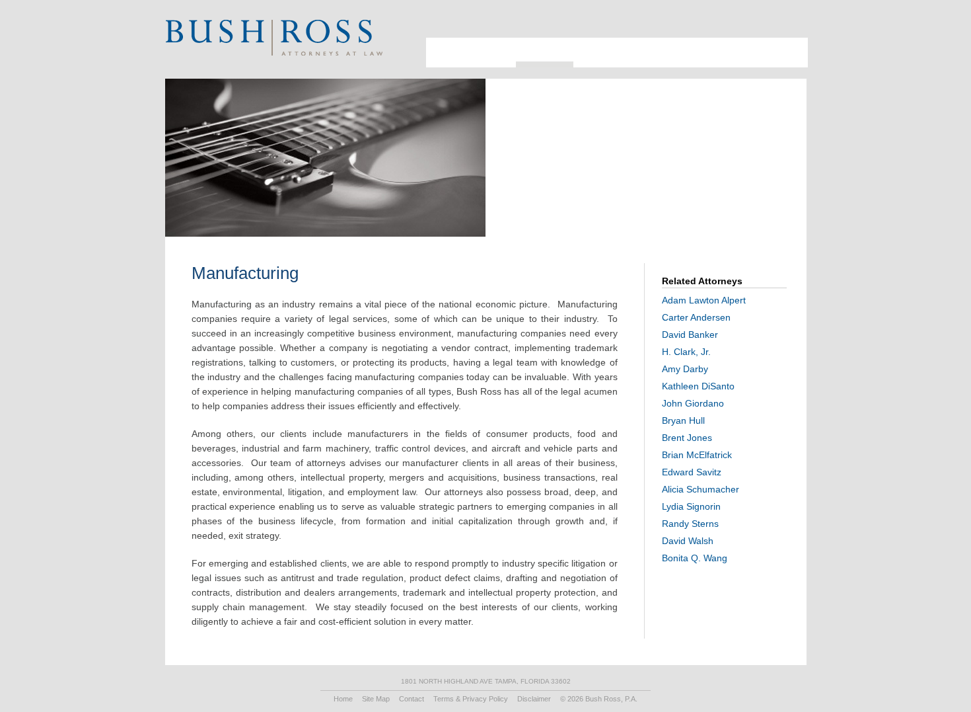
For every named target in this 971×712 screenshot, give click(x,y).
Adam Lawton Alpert (704, 300)
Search (772, 23)
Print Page (789, 23)
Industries (536, 43)
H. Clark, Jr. (686, 351)
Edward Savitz (691, 472)
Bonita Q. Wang (694, 558)
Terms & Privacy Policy (470, 699)
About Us (438, 48)
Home (343, 699)
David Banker (690, 334)
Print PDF (722, 175)
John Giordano (693, 403)
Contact (781, 43)
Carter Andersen (696, 317)
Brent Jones (687, 437)
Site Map (376, 699)
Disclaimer (534, 699)
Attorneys (479, 43)
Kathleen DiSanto (698, 386)
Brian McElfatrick (697, 455)
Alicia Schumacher (700, 489)
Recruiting (728, 43)
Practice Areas (603, 43)
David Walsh (687, 540)
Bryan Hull (683, 420)
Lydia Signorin (691, 506)
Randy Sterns (690, 523)
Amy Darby (685, 369)
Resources (671, 43)
